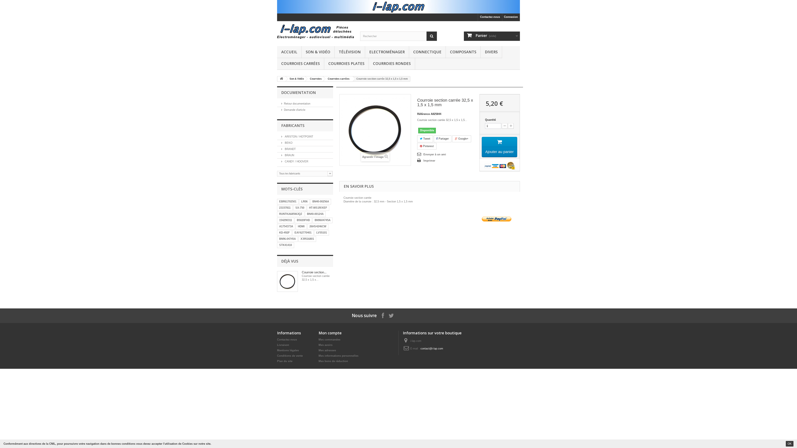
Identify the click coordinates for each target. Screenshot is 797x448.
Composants (463, 51)
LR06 (304, 201)
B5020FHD (303, 220)
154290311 (285, 220)
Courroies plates (346, 63)
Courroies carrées (300, 63)
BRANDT (290, 149)
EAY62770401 (303, 232)
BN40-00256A (320, 201)
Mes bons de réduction (333, 361)
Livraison (283, 345)
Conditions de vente (290, 355)
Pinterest (428, 146)
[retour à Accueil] (281, 79)
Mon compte (330, 332)
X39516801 (307, 238)
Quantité (490, 119)
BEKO (288, 142)
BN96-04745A (287, 238)
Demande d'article (294, 109)
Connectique (427, 51)
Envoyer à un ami (434, 154)
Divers (491, 51)
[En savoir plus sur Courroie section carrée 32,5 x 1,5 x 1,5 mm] (287, 281)
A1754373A (286, 226)
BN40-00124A (315, 213)
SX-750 (299, 207)
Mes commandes (329, 339)
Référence (423, 114)
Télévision (350, 51)
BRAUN (289, 155)
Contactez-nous (490, 16)
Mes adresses (327, 350)
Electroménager (387, 51)
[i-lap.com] (315, 31)
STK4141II (285, 245)
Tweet (426, 138)
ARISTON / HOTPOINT (298, 136)
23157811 (285, 207)
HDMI (301, 226)
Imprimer (429, 160)
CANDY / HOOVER (296, 161)
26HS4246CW (317, 226)
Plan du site (284, 361)
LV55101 (321, 232)
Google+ (462, 138)
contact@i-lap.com (432, 348)
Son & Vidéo (318, 51)
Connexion (511, 16)
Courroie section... (314, 272)
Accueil (289, 51)
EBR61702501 (287, 201)
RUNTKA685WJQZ (290, 213)
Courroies (316, 78)
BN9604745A (322, 220)
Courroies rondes (392, 63)
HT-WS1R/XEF (318, 207)
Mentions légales (288, 350)
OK (790, 443)
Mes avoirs (325, 345)
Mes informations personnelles (338, 355)
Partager (443, 138)
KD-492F (284, 232)
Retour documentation (297, 103)
